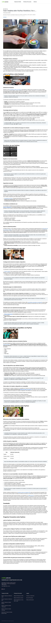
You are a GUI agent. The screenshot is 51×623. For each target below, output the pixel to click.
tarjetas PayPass (6, 344)
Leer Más (4, 17)
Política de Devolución (30, 599)
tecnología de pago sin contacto (15, 89)
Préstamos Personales (27, 1)
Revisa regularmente (8, 314)
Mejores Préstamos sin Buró (18, 597)
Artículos (35, 1)
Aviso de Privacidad (29, 597)
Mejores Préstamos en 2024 (18, 595)
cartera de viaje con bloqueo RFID (24, 492)
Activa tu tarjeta (7, 271)
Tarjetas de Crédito (17, 1)
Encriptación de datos (8, 198)
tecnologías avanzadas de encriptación (35, 302)
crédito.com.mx (31, 495)
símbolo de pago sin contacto (26, 389)
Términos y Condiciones (30, 595)
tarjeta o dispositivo (7, 207)
